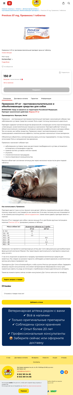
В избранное (8, 66)
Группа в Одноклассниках (66, 372)
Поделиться (65, 72)
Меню (4, 3)
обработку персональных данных (31, 386)
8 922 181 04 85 (24, 374)
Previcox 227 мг (14, 222)
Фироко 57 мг (34, 112)
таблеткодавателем (32, 214)
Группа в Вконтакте (62, 372)
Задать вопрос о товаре (13, 279)
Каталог (9, 3)
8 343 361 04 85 (24, 377)
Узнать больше (7, 53)
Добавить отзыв (36, 302)
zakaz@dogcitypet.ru (24, 371)
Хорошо (24, 391)
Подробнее (5, 62)
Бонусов (6, 79)
